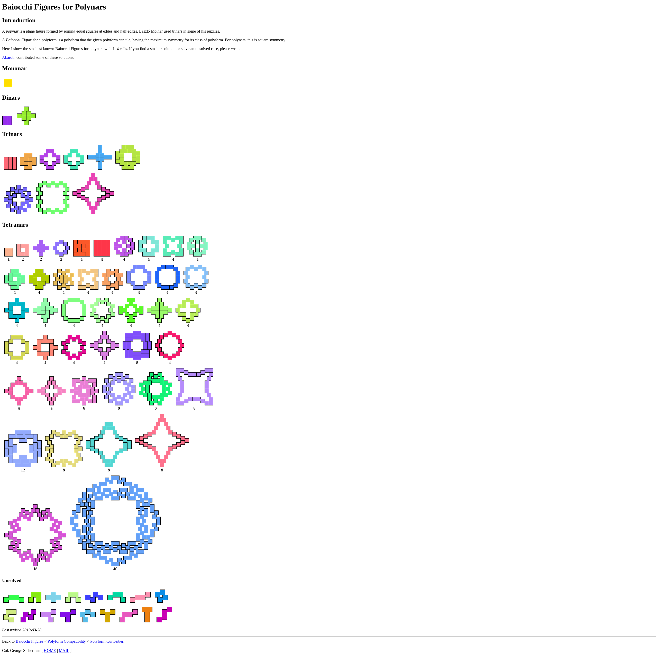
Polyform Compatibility (67, 641)
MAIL (64, 650)
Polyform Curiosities (107, 641)
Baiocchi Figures (29, 641)
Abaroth (8, 57)
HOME (50, 650)
